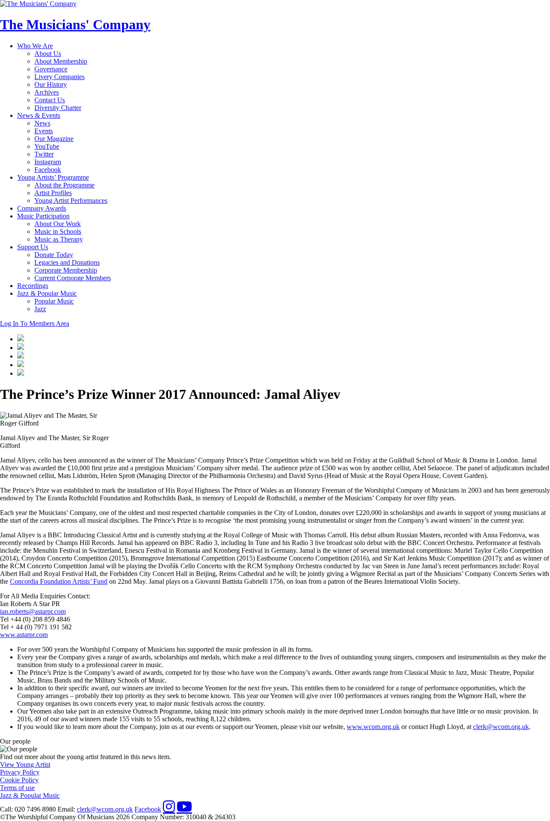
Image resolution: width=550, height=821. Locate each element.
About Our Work (57, 223)
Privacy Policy (20, 772)
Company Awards (41, 208)
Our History (50, 84)
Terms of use (17, 787)
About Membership (60, 61)
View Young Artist (25, 764)
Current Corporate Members (72, 278)
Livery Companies (59, 76)
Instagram (47, 161)
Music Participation (43, 216)
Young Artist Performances (70, 200)
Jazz (40, 308)
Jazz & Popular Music (47, 293)
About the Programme (64, 185)
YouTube (46, 146)
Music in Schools (57, 231)
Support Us (32, 247)
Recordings (32, 285)
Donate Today (53, 254)
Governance (50, 69)
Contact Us (49, 100)
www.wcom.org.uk (373, 726)
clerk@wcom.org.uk (501, 726)
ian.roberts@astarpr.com (33, 611)
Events (43, 131)
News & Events (38, 115)
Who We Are (35, 45)
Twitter (44, 154)
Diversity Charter (57, 107)
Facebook (47, 169)
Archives (46, 92)
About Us (47, 53)
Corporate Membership (65, 270)
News (42, 123)
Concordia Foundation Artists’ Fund (58, 581)
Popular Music (54, 301)
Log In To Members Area (34, 323)
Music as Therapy (58, 239)
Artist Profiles (53, 192)
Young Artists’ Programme (53, 177)
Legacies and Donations (67, 262)
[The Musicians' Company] (38, 3)
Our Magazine (53, 138)
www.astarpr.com (24, 634)
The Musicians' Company (75, 24)
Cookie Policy (19, 780)
